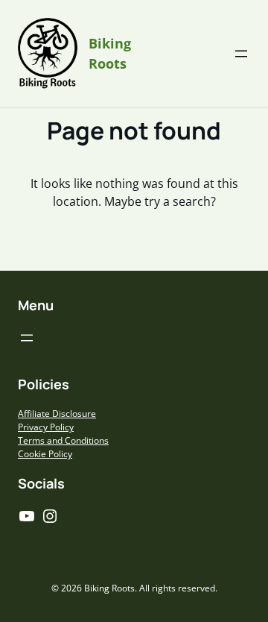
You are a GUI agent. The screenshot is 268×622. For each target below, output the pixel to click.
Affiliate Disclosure (57, 413)
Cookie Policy (45, 453)
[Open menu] (241, 54)
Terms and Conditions (63, 440)
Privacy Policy (46, 427)
